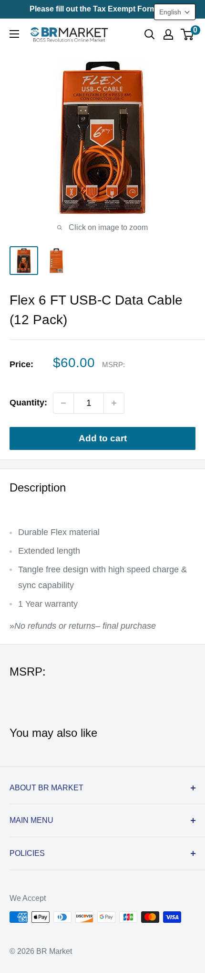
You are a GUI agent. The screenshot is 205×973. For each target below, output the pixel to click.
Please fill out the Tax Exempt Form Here (102, 9)
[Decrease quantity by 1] (63, 403)
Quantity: (28, 402)
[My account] (168, 34)
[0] (188, 34)
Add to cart (103, 438)
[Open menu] (14, 34)
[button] (174, 12)
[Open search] (149, 34)
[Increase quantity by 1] (114, 403)
